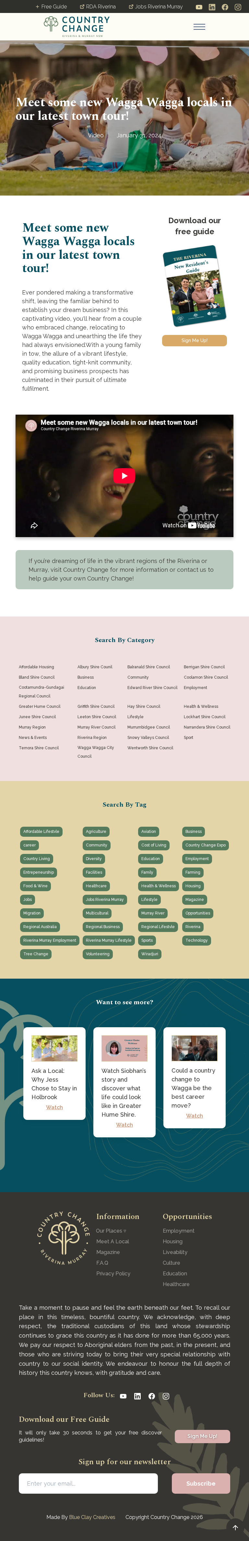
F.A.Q (102, 1263)
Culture (171, 1263)
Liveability (175, 1252)
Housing (173, 1241)
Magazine (108, 1252)
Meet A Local (112, 1241)
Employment (179, 1231)
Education (175, 1274)
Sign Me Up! (195, 340)
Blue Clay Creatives (92, 1517)
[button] (199, 27)
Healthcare (176, 1284)
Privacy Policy (113, 1274)
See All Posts (124, 1163)
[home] (77, 26)
